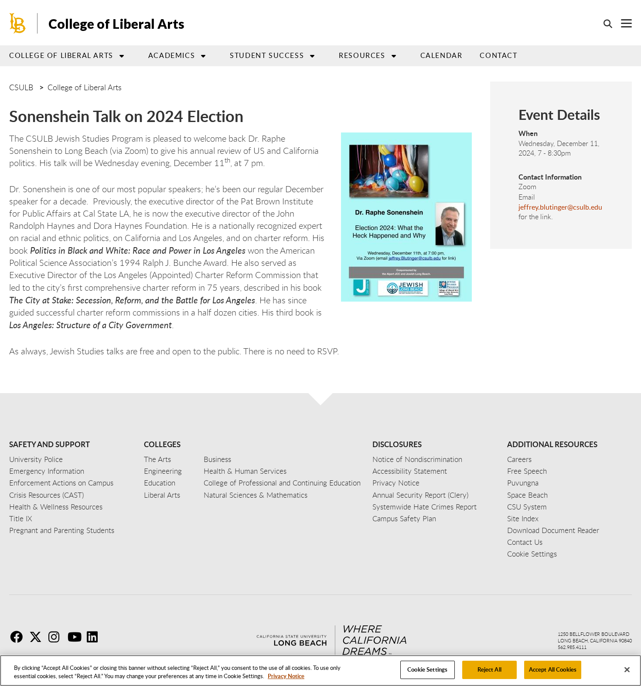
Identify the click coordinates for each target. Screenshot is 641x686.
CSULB (21, 87)
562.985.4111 (572, 647)
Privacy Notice (286, 676)
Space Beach (527, 495)
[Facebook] (18, 636)
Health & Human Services (245, 471)
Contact (498, 55)
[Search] (603, 23)
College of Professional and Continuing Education (282, 483)
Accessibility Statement (409, 471)
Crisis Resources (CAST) (46, 495)
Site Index (523, 518)
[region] (320, 670)
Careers (519, 459)
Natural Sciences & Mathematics (255, 495)
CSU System (527, 507)
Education (159, 483)
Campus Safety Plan (404, 518)
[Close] (627, 669)
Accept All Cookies (552, 669)
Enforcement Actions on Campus (61, 483)
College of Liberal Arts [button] (61, 55)
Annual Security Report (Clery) (420, 495)
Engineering (163, 471)
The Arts (157, 459)
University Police (36, 459)
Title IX (20, 518)
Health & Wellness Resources (55, 507)
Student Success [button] (267, 55)
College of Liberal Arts (116, 23)
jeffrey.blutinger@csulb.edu (560, 207)
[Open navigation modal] (622, 23)
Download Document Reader (553, 530)
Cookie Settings (427, 669)
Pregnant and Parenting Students (61, 530)
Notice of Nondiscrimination (417, 459)
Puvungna (523, 483)
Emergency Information (46, 471)
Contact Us (524, 542)
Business (217, 459)
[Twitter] (38, 636)
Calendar (441, 55)
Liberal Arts (162, 495)
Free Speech (527, 471)
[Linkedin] (95, 636)
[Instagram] (57, 636)
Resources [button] (362, 55)
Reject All (489, 669)
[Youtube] (76, 636)
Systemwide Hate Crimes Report (424, 507)
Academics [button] (171, 55)
